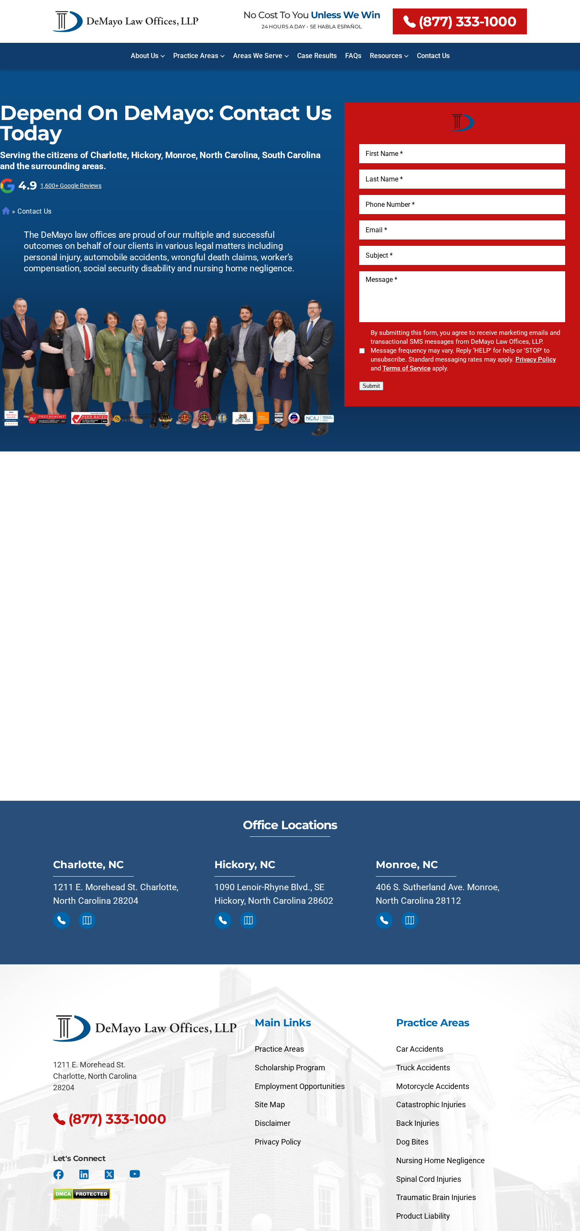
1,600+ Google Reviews (70, 186)
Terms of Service (407, 368)
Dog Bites (412, 1141)
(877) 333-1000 (467, 21)
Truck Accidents (423, 1067)
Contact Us (433, 56)
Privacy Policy (535, 359)
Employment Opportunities (300, 1086)
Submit (371, 386)
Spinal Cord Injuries (428, 1179)
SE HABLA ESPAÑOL (336, 26)
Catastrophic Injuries (431, 1104)
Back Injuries (417, 1123)
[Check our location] (87, 920)
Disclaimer (272, 1123)
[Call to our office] (61, 920)
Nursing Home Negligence (440, 1160)
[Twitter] (109, 1174)
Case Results (317, 56)
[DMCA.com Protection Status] (81, 1192)
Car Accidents (419, 1048)
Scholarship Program (290, 1067)
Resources (386, 56)
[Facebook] (58, 1174)
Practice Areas (195, 56)
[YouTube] (135, 1174)
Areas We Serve (257, 56)
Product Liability (423, 1216)
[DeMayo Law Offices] (125, 21)
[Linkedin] (84, 1174)
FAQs (353, 56)
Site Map (270, 1104)
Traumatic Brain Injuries (436, 1197)
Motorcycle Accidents (432, 1086)
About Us (144, 56)
